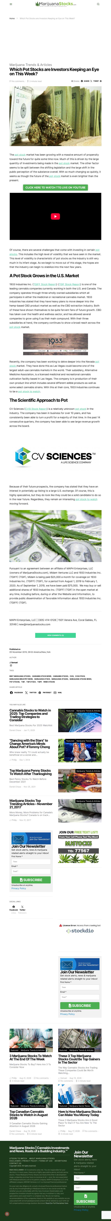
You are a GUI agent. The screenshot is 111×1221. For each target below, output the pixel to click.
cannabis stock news (41, 676)
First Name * (17, 856)
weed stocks (49, 682)
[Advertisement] (55, 40)
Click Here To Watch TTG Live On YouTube (55, 187)
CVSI (72, 676)
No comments (18, 81)
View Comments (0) (55, 635)
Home (12, 18)
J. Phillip (13, 760)
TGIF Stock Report (69, 284)
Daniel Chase (15, 730)
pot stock (20, 154)
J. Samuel (13, 662)
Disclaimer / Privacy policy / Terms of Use (31, 1161)
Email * (15, 866)
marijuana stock (42, 679)
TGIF (23, 682)
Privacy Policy (19, 888)
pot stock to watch (29, 391)
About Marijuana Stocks (42, 1158)
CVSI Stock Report (36, 408)
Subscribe (32, 880)
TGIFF (39, 682)
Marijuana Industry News (21, 679)
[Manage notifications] (7, 1214)
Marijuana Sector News (79, 1106)
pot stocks (14, 682)
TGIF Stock (31, 682)
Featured (70, 711)
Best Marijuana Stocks (19, 676)
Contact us (15, 1163)
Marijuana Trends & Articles (30, 65)
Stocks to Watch (18, 1158)
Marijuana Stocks (60, 679)
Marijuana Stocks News (80, 679)
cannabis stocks (60, 676)
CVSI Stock (80, 676)
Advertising (61, 1161)
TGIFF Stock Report (44, 284)
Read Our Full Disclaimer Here (57, 1203)
